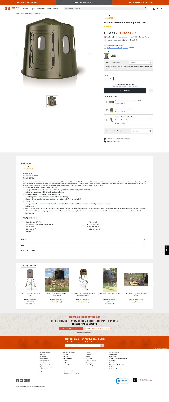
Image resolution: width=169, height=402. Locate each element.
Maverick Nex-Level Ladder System (125, 109)
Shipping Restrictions (45, 367)
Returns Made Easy (45, 360)
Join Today (145, 37)
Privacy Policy (113, 354)
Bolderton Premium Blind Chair (124, 117)
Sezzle (64, 363)
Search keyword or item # (72, 8)
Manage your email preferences (160, 348)
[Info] (135, 33)
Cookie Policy (112, 363)
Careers (88, 356)
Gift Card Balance (67, 358)
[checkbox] (105, 48)
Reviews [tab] (23, 239)
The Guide (65, 354)
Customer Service (45, 352)
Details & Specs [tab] (26, 163)
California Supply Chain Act (116, 365)
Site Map (111, 367)
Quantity (106, 75)
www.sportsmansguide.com (38, 386)
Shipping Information (45, 365)
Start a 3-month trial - (98, 328)
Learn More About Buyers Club (84, 332)
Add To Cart (125, 90)
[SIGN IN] (154, 9)
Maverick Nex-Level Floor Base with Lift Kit (128, 101)
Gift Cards (65, 356)
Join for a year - (70, 328)
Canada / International (69, 371)
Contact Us (43, 363)
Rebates (65, 367)
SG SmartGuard (67, 365)
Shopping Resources (69, 352)
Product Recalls (113, 369)
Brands (65, 369)
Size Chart (65, 360)
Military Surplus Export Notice (71, 373)
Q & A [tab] (22, 245)
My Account (43, 356)
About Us (88, 354)
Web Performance (147, 380)
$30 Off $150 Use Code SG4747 (28, 2)
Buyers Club (89, 358)
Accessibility (112, 356)
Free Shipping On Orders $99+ (140, 2)
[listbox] (136, 119)
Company (88, 352)
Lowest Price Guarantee (113, 141)
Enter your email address (72, 346)
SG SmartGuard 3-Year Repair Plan (117, 48)
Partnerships (89, 363)
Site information (114, 352)
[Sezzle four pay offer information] (136, 40)
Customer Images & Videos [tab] (29, 251)
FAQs (41, 371)
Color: (117, 120)
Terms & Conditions (91, 360)
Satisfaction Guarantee (46, 369)
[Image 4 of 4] (52, 101)
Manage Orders (44, 358)
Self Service (43, 354)
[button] (157, 8)
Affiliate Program (90, 365)
